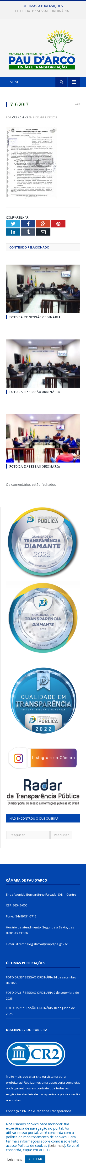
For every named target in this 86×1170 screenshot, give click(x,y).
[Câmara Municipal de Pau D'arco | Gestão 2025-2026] (43, 49)
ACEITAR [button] (35, 1159)
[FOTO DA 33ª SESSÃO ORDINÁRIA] (43, 289)
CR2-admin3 (20, 117)
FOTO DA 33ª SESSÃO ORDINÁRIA (35, 317)
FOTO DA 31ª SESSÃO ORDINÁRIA (42, 11)
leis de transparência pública (49, 1094)
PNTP (26, 1111)
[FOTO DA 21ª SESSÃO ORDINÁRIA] (43, 438)
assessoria (57, 1082)
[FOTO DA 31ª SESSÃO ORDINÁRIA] (43, 363)
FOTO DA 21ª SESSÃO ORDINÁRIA (34, 466)
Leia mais (56, 1145)
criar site (35, 1076)
